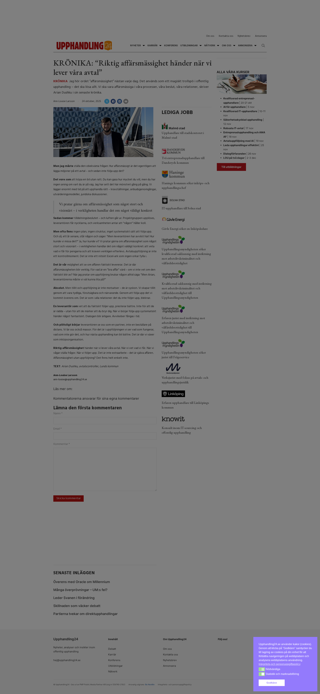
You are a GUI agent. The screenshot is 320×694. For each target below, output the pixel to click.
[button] (299, 683)
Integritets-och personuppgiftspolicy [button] (279, 664)
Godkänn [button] (271, 682)
